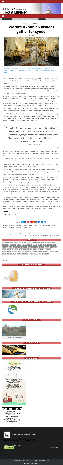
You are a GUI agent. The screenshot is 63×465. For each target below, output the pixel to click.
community (13, 245)
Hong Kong (24, 247)
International (32, 23)
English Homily (52, 245)
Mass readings (53, 247)
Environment (5, 247)
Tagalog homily (53, 251)
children (49, 242)
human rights (31, 247)
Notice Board (11, 249)
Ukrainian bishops (15, 227)
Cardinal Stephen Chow (7, 242)
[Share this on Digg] (39, 222)
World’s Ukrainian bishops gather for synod (31, 29)
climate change (5, 245)
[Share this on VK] (36, 222)
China (54, 242)
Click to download (9, 447)
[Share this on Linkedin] (42, 222)
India (37, 247)
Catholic (34, 242)
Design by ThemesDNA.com (31, 463)
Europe (26, 23)
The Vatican (25, 253)
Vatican (36, 253)
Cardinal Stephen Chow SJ (20, 242)
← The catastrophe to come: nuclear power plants (16, 234)
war (40, 253)
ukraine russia (55, 225)
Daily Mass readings (27, 245)
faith (10, 247)
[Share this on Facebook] (25, 222)
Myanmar (4, 249)
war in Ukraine (25, 227)
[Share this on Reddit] (33, 222)
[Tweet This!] (22, 222)
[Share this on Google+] (28, 222)
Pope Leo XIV (41, 249)
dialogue (35, 245)
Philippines (21, 249)
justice (47, 247)
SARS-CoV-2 (28, 251)
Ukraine (21, 225)
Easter (40, 245)
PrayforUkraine (13, 225)
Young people (46, 253)
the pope (19, 253)
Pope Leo (35, 249)
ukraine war (6, 227)
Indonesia (42, 247)
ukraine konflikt (37, 225)
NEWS (37, 23)
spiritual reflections (37, 251)
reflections (48, 249)
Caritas (29, 242)
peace (16, 249)
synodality (46, 251)
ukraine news (46, 225)
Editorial (45, 245)
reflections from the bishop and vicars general (13, 251)
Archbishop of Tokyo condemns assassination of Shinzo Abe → (43, 235)
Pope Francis (29, 249)
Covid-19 (19, 245)
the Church (4, 253)
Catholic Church (42, 242)
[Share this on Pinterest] (31, 222)
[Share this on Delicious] (45, 222)
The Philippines (12, 253)
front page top (16, 247)
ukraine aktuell (28, 225)
